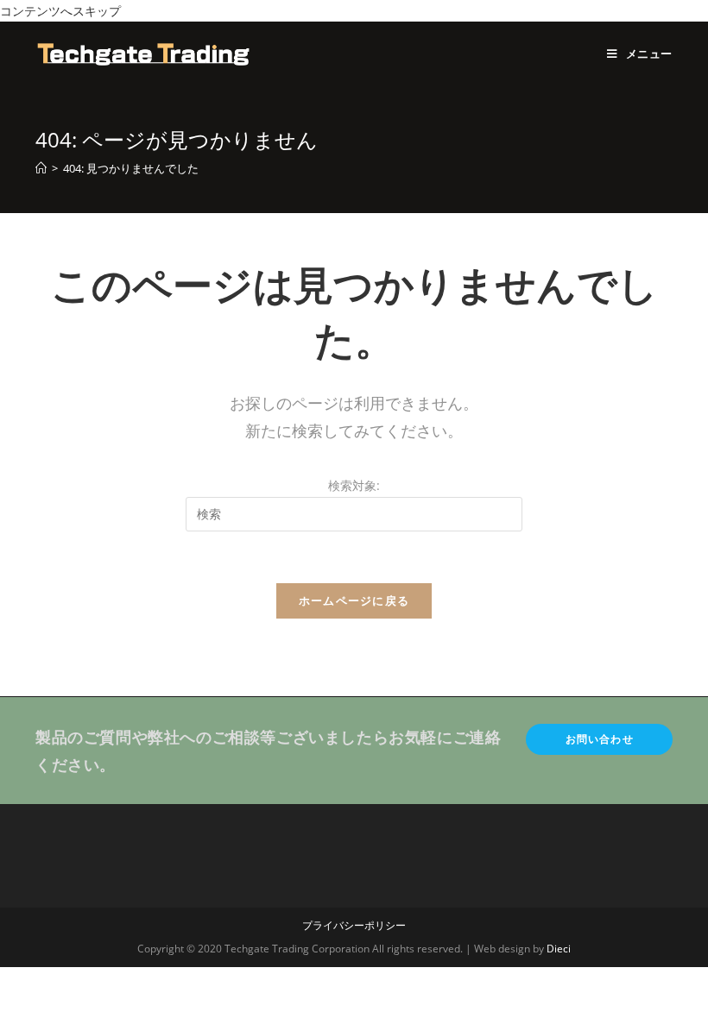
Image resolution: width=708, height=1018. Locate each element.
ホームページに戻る (354, 600)
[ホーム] (41, 168)
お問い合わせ (600, 739)
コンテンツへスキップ (60, 11)
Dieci (559, 948)
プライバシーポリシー (354, 925)
